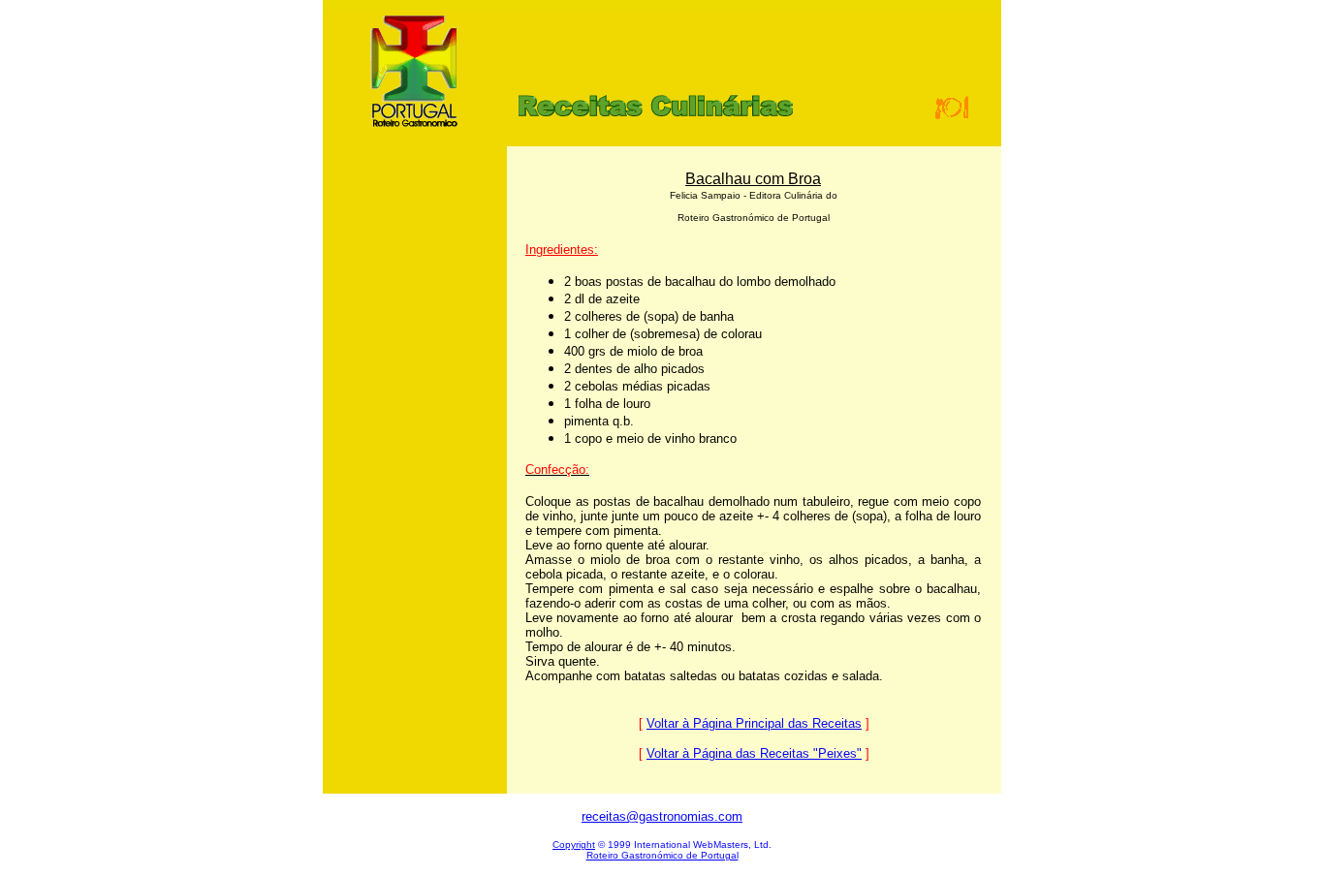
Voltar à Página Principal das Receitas (754, 723)
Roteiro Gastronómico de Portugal (662, 855)
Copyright (573, 844)
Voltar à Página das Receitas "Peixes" (754, 753)
